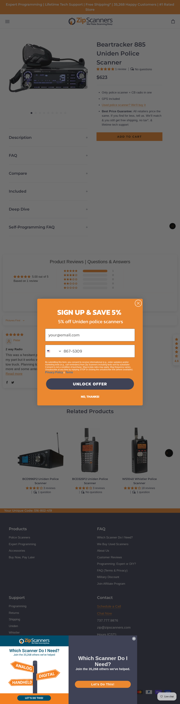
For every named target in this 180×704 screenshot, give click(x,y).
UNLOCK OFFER (90, 384)
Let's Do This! (102, 684)
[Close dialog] (138, 303)
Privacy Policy (54, 372)
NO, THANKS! (90, 396)
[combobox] (53, 351)
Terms (69, 372)
